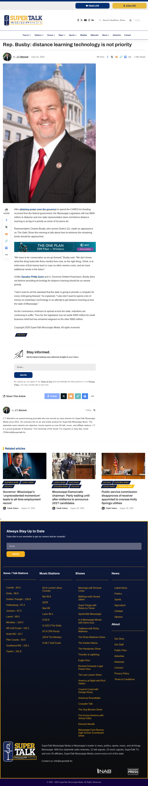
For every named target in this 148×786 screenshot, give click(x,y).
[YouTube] (85, 20)
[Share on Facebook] (107, 57)
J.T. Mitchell (22, 57)
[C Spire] (55, 247)
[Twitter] (81, 20)
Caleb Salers (12, 508)
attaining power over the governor (38, 209)
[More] (130, 57)
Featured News (11, 482)
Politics (21, 335)
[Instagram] (89, 20)
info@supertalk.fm (63, 761)
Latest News (28, 482)
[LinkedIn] (92, 20)
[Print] (125, 57)
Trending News (125, 486)
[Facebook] (78, 20)
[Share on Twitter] (112, 57)
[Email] (116, 57)
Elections (73, 482)
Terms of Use (46, 382)
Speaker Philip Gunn (32, 277)
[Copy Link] (121, 57)
